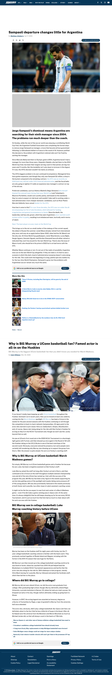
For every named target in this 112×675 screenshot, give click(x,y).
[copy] (23, 40)
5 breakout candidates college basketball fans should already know (36, 625)
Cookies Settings (77, 663)
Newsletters (32, 660)
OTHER (62, 2)
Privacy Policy (76, 660)
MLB (25, 2)
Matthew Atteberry (17, 36)
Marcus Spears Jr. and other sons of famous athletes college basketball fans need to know (41, 621)
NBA (30, 2)
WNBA (48, 2)
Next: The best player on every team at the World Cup (31, 224)
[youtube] (108, 2)
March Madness (29, 419)
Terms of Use (96, 660)
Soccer (20, 330)
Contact (30, 656)
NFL (19, 2)
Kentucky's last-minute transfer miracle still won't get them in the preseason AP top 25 (41, 635)
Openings (50, 656)
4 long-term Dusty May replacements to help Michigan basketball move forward (40, 628)
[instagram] (105, 2)
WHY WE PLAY (39, 2)
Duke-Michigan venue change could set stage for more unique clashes (36, 631)
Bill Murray (47, 419)
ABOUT (76, 2)
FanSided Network (78, 656)
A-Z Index (95, 656)
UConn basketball (49, 414)
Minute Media (11, 670)
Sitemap (14, 660)
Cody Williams (15, 355)
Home (14, 330)
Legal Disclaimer (34, 663)
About (13, 656)
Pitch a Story (51, 660)
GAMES (70, 2)
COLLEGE (54, 2)
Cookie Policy (15, 663)
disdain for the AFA (41, 203)
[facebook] (97, 2)
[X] (101, 2)
